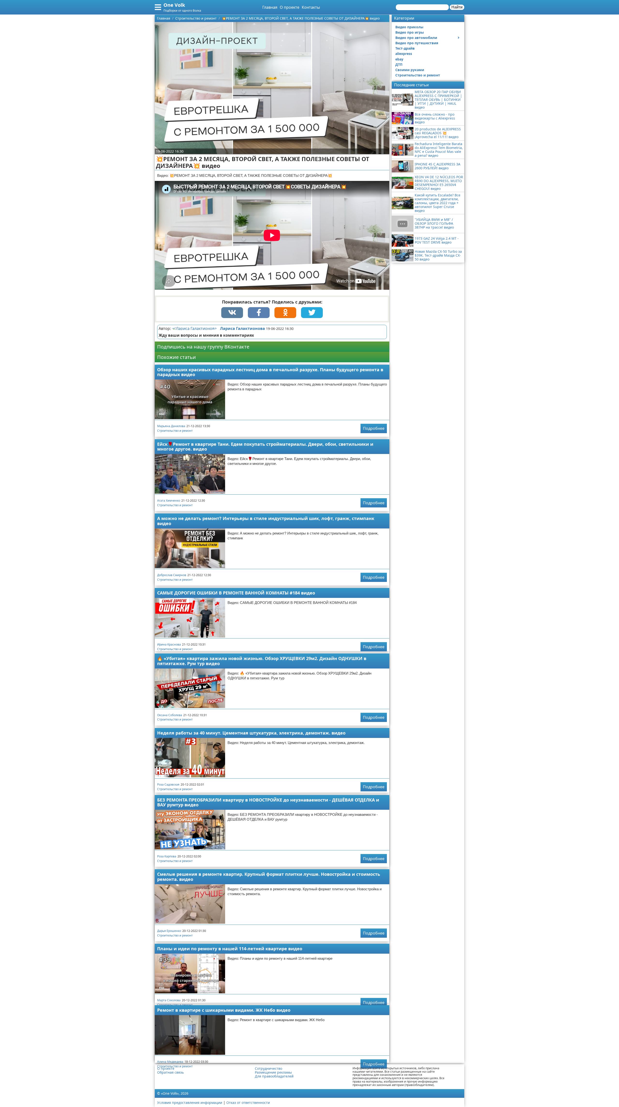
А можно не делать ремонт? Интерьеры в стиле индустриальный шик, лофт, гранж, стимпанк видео (265, 520)
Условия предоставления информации (189, 1102)
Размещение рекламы (273, 1072)
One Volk (174, 5)
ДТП (398, 64)
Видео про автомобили (416, 37)
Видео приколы (409, 27)
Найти (457, 7)
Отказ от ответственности (248, 1102)
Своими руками (409, 69)
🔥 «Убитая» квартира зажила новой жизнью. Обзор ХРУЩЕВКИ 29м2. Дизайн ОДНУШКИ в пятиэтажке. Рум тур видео (261, 660)
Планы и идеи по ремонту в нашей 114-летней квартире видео (229, 948)
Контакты (311, 7)
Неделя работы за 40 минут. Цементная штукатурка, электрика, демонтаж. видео (251, 733)
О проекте (289, 7)
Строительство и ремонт (175, 431)
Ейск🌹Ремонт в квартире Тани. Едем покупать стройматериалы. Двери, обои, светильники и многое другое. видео (265, 446)
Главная (269, 7)
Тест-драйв (405, 48)
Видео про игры (409, 32)
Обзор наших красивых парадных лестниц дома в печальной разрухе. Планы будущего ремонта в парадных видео (270, 372)
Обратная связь (170, 1072)
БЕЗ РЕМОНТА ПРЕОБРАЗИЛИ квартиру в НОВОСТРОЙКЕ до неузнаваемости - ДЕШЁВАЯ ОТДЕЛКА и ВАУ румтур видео (268, 802)
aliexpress (403, 53)
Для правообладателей (274, 1076)
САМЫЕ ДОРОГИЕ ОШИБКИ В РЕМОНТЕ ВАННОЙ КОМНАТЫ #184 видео (236, 593)
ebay (399, 59)
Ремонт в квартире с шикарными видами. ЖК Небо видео (223, 1010)
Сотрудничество (268, 1068)
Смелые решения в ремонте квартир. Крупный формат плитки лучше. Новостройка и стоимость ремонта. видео (268, 876)
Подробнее (373, 428)
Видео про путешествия (416, 43)
